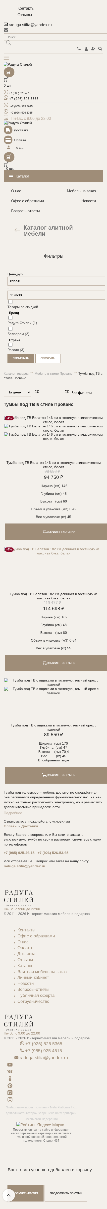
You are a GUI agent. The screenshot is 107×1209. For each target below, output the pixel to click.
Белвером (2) (18, 334)
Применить (21, 358)
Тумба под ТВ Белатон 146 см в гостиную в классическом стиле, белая (53, 465)
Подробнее (13, 813)
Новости (88, 201)
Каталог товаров (17, 373)
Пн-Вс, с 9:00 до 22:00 (22, 909)
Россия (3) (15, 350)
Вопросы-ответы (25, 211)
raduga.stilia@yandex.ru (24, 866)
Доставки (29, 826)
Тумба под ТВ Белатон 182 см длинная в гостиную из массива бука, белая (53, 596)
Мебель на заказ (81, 191)
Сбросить (48, 358)
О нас (16, 191)
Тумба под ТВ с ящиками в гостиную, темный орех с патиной (54, 727)
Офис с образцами (27, 201)
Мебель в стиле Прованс (54, 373)
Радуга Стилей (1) (22, 323)
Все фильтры (81, 393)
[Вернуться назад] (17, 230)
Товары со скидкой (22, 307)
